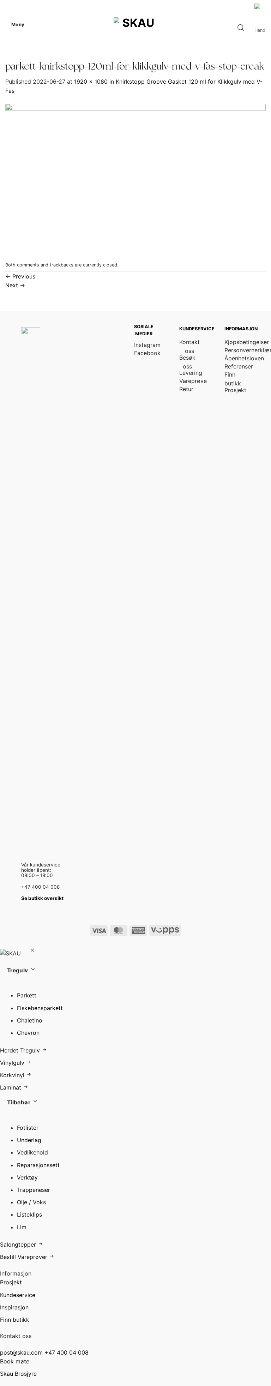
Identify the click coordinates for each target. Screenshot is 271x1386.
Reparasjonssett (38, 1165)
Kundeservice (17, 1294)
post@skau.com (21, 1352)
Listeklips (29, 1214)
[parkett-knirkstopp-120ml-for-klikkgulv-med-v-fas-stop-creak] (135, 176)
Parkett (26, 995)
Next (15, 285)
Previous (20, 276)
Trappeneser (33, 1189)
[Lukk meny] (32, 951)
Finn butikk (14, 1319)
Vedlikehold (32, 1152)
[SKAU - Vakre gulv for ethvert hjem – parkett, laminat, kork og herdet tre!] (135, 24)
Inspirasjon (14, 1307)
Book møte (14, 1361)
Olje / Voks (31, 1202)
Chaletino (29, 1020)
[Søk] (240, 28)
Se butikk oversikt (42, 898)
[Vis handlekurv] (260, 27)
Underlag (29, 1140)
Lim (21, 1227)
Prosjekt (11, 1282)
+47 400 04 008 (66, 1352)
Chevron (28, 1032)
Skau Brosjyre (18, 1373)
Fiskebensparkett (40, 1008)
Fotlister (27, 1127)
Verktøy (27, 1177)
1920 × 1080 (91, 81)
